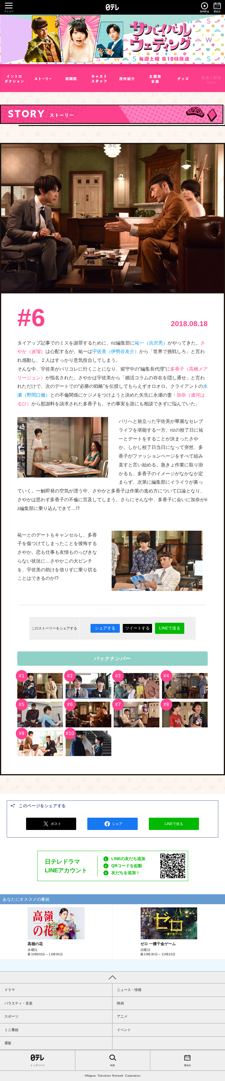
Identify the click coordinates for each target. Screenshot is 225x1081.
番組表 (187, 1065)
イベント (124, 1030)
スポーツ (11, 1016)
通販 (7, 1043)
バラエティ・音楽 (18, 1003)
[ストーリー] (42, 79)
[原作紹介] (126, 79)
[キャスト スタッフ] (98, 79)
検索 (112, 1065)
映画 (120, 1003)
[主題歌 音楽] (154, 79)
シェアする (105, 628)
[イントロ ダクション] (14, 79)
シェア (117, 824)
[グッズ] (183, 79)
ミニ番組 (11, 1030)
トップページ (37, 1065)
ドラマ (9, 990)
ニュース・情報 (129, 990)
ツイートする (137, 628)
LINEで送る (169, 628)
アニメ (122, 1016)
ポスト (56, 824)
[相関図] (70, 79)
